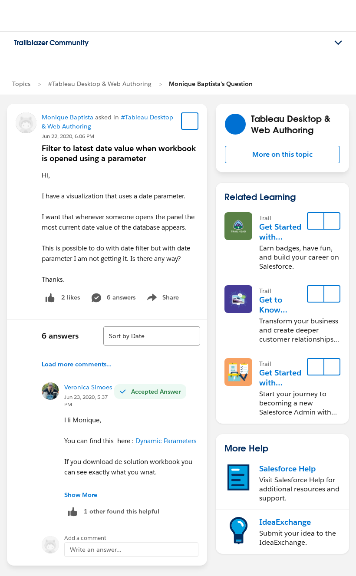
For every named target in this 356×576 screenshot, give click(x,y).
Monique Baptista (67, 117)
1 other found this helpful (121, 511)
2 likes (70, 297)
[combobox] (151, 336)
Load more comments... (77, 364)
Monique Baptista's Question (211, 84)
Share (161, 299)
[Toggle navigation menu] (338, 43)
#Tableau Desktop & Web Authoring (100, 84)
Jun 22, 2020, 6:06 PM (68, 136)
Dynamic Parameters (166, 441)
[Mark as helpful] (72, 511)
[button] (282, 154)
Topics (21, 84)
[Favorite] (190, 121)
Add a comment (85, 538)
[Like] (50, 297)
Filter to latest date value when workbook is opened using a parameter (119, 153)
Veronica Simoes (88, 387)
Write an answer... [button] (96, 549)
